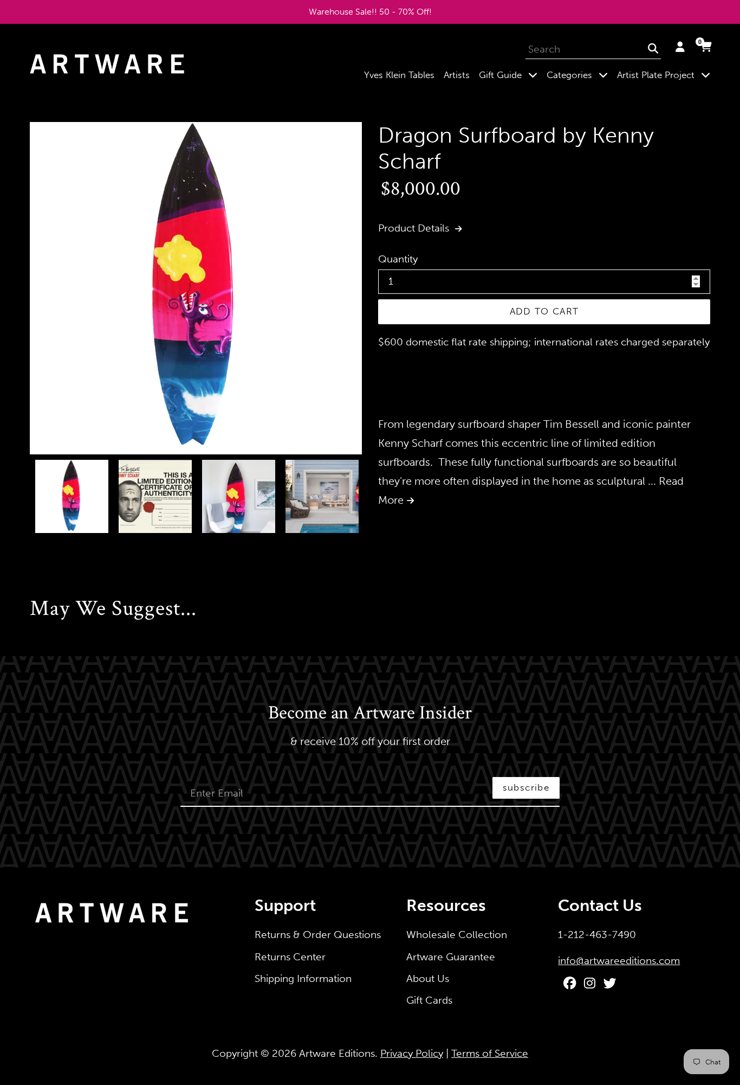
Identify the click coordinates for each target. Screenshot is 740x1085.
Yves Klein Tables (399, 74)
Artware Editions (337, 1053)
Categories (579, 74)
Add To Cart (544, 311)
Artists (457, 74)
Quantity (398, 259)
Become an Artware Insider (370, 713)
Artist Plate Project (666, 74)
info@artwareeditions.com (619, 960)
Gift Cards (429, 1000)
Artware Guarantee (450, 957)
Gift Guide (510, 74)
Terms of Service (489, 1053)
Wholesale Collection (456, 934)
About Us (427, 978)
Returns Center (290, 957)
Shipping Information (303, 978)
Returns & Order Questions (318, 934)
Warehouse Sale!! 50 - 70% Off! (370, 12)
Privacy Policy (411, 1053)
